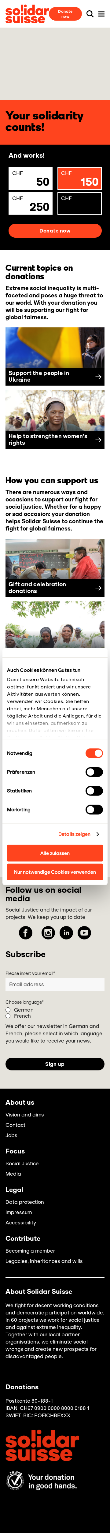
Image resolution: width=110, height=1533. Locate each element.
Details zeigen (74, 834)
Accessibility (21, 1223)
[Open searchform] (90, 14)
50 (31, 179)
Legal (14, 1190)
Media (13, 1174)
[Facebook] (25, 932)
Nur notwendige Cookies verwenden (55, 872)
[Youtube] (84, 932)
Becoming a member (30, 1251)
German (24, 1010)
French (22, 1016)
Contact (15, 1125)
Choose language (25, 1002)
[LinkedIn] (66, 932)
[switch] (94, 772)
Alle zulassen (55, 853)
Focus (15, 1151)
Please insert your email (30, 973)
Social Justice (22, 1163)
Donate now (65, 14)
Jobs (11, 1135)
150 (80, 179)
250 (31, 204)
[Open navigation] (101, 14)
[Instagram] (48, 932)
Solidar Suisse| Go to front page (27, 14)
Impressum (19, 1212)
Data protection (25, 1202)
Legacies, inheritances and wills (44, 1261)
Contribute (23, 1239)
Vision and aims (25, 1115)
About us (20, 1102)
